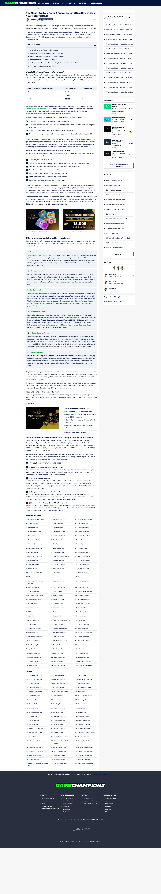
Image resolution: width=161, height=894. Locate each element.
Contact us (45, 801)
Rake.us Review (33, 704)
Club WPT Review (58, 624)
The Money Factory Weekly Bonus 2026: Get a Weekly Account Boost (120, 92)
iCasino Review (33, 724)
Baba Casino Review (34, 540)
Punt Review (81, 620)
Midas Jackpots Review (85, 665)
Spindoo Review (33, 552)
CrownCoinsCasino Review (36, 519)
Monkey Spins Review (84, 661)
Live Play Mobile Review (60, 628)
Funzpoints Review (83, 737)
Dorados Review (58, 527)
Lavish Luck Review (59, 564)
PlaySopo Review (34, 720)
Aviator (107, 801)
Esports (82, 3)
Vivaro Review (33, 716)
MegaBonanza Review (60, 675)
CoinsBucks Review (35, 661)
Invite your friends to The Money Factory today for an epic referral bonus (55, 63)
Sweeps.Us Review (34, 653)
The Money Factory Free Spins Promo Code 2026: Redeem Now (120, 63)
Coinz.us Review (82, 573)
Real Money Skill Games (90, 801)
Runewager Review (84, 700)
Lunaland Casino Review (36, 657)
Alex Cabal (67, 19)
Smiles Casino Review (35, 712)
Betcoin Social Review (59, 632)
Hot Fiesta (66, 806)
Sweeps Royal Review (34, 531)
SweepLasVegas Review (85, 632)
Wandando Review (58, 608)
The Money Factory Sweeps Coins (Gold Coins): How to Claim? (120, 82)
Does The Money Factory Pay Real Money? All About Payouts (120, 34)
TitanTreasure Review (59, 540)
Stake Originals (109, 803)
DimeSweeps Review (34, 577)
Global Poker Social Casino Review (61, 742)
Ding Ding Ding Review (35, 732)
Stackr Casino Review (34, 628)
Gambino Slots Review (35, 620)
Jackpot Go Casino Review (61, 556)
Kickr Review (82, 691)
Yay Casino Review (34, 641)
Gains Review (33, 665)
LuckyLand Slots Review (61, 691)
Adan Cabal (34, 19)
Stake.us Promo (117, 140)
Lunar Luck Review (59, 728)
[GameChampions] (20, 3)
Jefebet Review (58, 732)
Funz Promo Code (112, 233)
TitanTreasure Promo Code (115, 228)
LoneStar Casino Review (85, 519)
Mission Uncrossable (110, 798)
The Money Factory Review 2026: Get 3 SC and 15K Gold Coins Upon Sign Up (120, 25)
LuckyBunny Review (84, 560)
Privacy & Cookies (95, 841)
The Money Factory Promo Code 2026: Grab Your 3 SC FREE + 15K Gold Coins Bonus (120, 73)
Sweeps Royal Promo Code (115, 200)
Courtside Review (58, 604)
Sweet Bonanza (67, 803)
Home (27, 8)
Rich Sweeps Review (59, 552)
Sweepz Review (82, 645)
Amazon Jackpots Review (85, 536)
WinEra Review (32, 612)
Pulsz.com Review (83, 581)
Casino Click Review (83, 552)
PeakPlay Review (58, 704)
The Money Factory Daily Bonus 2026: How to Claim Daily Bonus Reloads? (120, 54)
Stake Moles (108, 806)
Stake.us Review (33, 523)
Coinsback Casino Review (35, 548)
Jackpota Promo (118, 151)
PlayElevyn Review (83, 568)
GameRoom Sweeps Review (37, 751)
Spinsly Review (32, 536)
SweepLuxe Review (83, 653)
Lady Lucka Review (83, 564)
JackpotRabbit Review (35, 599)
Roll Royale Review (59, 657)
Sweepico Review (33, 587)
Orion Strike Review (34, 696)
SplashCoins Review (84, 556)
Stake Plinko (108, 809)
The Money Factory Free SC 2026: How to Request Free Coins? (120, 58)
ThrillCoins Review (58, 568)
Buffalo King (66, 809)
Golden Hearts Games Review (62, 620)
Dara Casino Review (59, 683)
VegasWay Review (58, 577)
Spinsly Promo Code (113, 214)
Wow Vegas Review (83, 544)
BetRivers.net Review (84, 759)
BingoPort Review (83, 608)
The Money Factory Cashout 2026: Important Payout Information (120, 49)
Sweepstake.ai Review (60, 737)
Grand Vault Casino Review (36, 636)
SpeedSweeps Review (35, 556)
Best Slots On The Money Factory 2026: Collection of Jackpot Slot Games (120, 30)
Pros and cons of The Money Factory (42, 60)
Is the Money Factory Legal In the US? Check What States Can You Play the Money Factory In (120, 39)
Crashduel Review (58, 548)
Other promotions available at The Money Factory (47, 56)
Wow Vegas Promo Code (114, 248)
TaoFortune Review (83, 595)
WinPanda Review (34, 759)
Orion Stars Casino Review (86, 763)
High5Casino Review (84, 604)
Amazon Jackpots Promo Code (117, 219)
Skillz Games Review (35, 755)
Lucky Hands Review (60, 708)
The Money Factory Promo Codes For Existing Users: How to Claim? (120, 77)
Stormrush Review (58, 599)
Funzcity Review (33, 604)
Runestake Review (59, 720)
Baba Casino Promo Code (115, 224)
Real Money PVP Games (90, 803)
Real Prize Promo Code (114, 180)
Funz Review (81, 540)
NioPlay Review (58, 661)
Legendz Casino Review (85, 679)
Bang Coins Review (58, 581)
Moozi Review (82, 616)
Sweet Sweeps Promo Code (115, 209)
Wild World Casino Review (60, 641)
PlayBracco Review (83, 612)
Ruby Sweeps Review (35, 687)
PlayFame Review (34, 683)
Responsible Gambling (48, 798)
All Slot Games (109, 812)
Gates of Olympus (68, 801)
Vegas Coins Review (59, 724)
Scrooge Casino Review (85, 755)
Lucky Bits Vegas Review (35, 595)
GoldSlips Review (34, 708)
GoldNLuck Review (84, 720)
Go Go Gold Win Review (35, 679)
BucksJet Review (83, 657)
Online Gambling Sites (36, 8)
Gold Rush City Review (35, 645)
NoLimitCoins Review (84, 599)
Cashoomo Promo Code (114, 195)
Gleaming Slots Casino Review (37, 544)
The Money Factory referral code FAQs (43, 66)
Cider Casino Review (59, 531)
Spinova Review (82, 649)
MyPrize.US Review (59, 519)
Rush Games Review (60, 759)
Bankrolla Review (58, 595)
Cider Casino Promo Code (115, 204)
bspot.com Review (34, 700)
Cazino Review (33, 737)
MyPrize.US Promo (118, 118)
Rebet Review (32, 616)
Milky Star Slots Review (35, 691)
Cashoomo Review (83, 527)
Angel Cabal (112, 288)
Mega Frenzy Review (59, 747)
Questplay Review (83, 628)
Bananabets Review (60, 716)
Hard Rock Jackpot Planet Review (36, 582)
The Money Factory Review (50, 8)
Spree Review (32, 568)
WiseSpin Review (33, 527)
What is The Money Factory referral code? (44, 50)
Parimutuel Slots (88, 798)
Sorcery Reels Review (84, 641)
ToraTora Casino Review (85, 751)
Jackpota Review (58, 523)
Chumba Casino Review (36, 747)
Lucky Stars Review (84, 724)
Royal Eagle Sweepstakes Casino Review (38, 765)
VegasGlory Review (59, 665)
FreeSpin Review (33, 560)
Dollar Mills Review (58, 653)
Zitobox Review (58, 696)
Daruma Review (57, 616)
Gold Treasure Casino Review (37, 741)
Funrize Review (57, 591)
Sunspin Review (83, 708)
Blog (43, 803)
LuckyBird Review (58, 687)
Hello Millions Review (59, 679)
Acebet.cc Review (58, 612)
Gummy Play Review (84, 741)
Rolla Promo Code (112, 243)
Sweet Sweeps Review (84, 531)
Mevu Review (82, 712)
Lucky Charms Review (84, 696)
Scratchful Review (83, 624)
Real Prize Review (83, 523)
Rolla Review (57, 544)
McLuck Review (33, 675)
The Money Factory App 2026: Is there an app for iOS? (120, 44)
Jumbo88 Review (33, 608)
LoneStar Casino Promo (118, 128)
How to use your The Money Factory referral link (46, 53)
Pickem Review (82, 675)
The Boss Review (83, 548)
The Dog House (67, 812)
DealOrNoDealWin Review (60, 536)
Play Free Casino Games (114, 301)
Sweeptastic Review (84, 683)
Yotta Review (32, 624)
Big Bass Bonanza (68, 798)
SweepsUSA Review (84, 636)
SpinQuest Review (33, 564)
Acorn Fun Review (58, 645)
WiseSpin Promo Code (113, 185)
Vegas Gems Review (84, 728)
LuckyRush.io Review (84, 687)
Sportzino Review (33, 591)
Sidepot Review (57, 573)
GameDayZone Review (85, 747)
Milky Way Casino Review (60, 763)
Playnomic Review (83, 716)
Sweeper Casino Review (36, 728)
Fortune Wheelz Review (85, 591)
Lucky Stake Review (60, 751)
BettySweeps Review (59, 649)
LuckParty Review (58, 636)
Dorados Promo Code (113, 190)
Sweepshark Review (59, 587)
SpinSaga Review (33, 649)
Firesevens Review (83, 577)
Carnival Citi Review (84, 704)
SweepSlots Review (59, 755)
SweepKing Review (58, 560)
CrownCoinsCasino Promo (119, 105)
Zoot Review (57, 700)
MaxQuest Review (58, 712)
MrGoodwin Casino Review (36, 573)
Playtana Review (83, 587)
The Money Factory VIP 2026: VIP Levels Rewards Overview (120, 87)
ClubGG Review (33, 632)
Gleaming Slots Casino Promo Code (118, 238)
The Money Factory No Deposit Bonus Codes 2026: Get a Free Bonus (120, 68)
